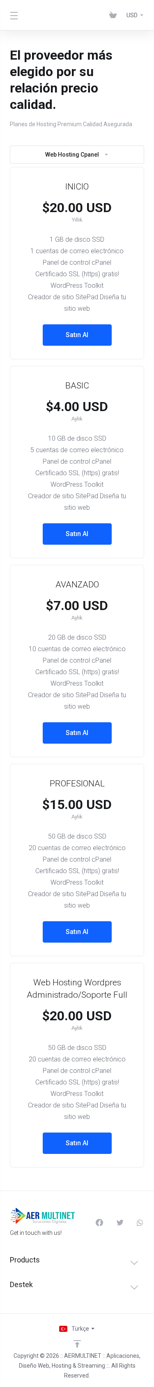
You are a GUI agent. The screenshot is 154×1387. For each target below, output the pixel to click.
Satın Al (77, 335)
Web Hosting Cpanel (72, 154)
